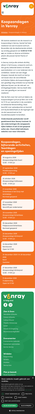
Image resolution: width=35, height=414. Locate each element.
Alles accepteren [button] (10, 405)
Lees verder (28, 390)
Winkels (6, 359)
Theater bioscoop (10, 323)
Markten (6, 362)
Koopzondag (8, 357)
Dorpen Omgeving (11, 329)
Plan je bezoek (10, 372)
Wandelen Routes (10, 314)
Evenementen (10, 338)
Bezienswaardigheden (12, 331)
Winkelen (8, 353)
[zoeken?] (31, 6)
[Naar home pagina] (14, 296)
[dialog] (17, 395)
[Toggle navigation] (2, 12)
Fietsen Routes (9, 317)
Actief (5, 326)
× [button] (33, 378)
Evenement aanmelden (12, 344)
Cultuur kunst (9, 320)
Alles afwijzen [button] (26, 405)
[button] (17, 410)
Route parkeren (10, 375)
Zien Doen (9, 311)
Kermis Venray (9, 347)
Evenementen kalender (12, 341)
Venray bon (7, 365)
